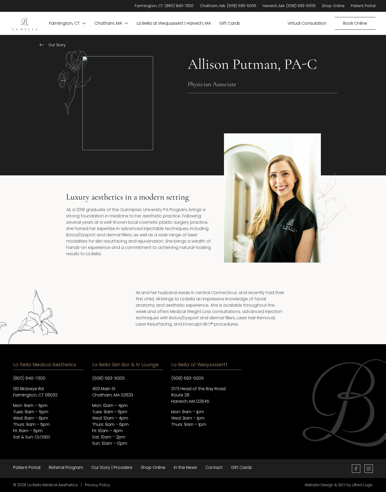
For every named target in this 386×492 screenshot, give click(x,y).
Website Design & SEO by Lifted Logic (339, 485)
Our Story (57, 45)
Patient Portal (363, 5)
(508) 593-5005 (241, 5)
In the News (185, 467)
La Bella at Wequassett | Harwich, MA (174, 23)
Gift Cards (229, 23)
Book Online (355, 23)
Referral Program (66, 467)
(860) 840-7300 (179, 5)
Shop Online (333, 5)
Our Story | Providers (111, 467)
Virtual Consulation (307, 23)
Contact (214, 467)
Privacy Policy (97, 485)
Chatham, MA (108, 23)
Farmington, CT (64, 23)
